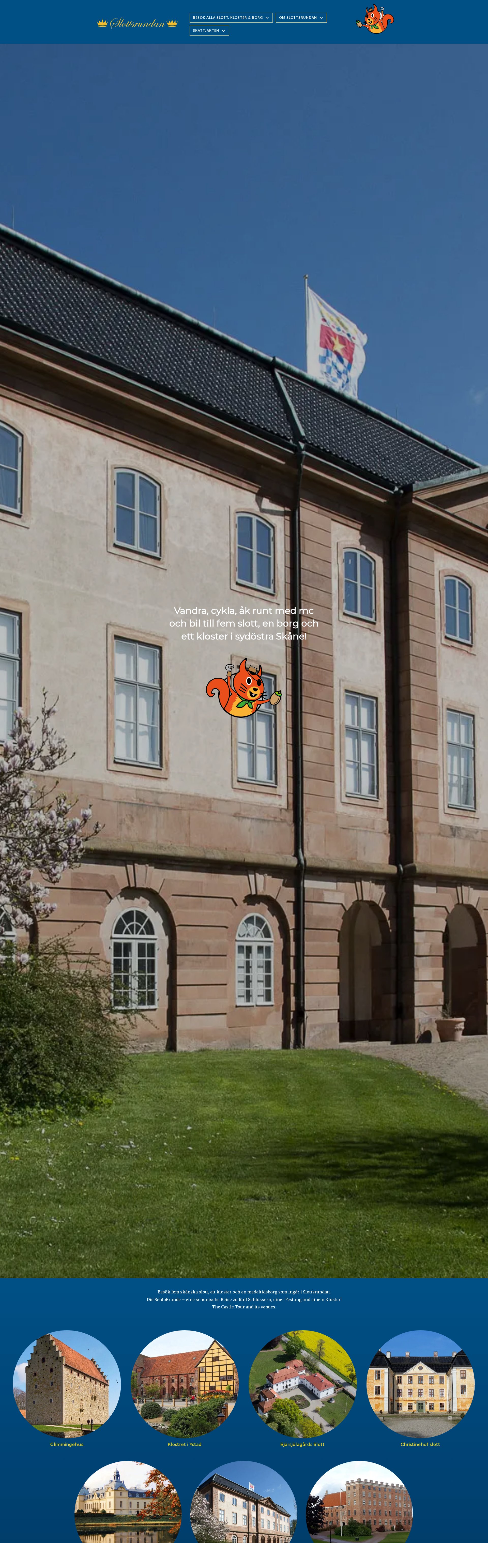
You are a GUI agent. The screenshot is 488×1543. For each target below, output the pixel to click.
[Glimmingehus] (67, 1391)
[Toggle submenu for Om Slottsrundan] (321, 17)
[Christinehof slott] (420, 1391)
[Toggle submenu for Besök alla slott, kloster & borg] (267, 17)
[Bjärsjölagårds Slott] (302, 1391)
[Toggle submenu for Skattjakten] (223, 30)
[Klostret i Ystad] (184, 1391)
